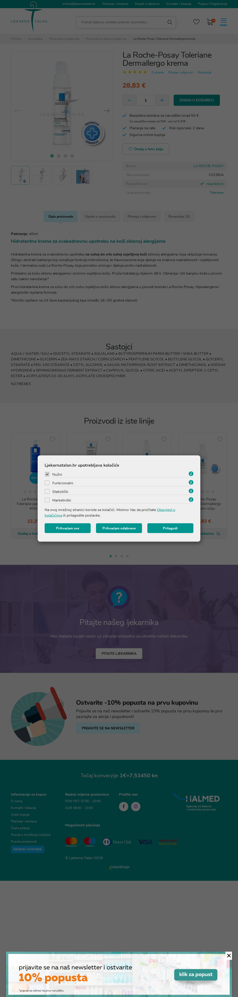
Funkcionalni (62, 483)
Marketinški (61, 500)
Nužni (57, 474)
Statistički (60, 491)
